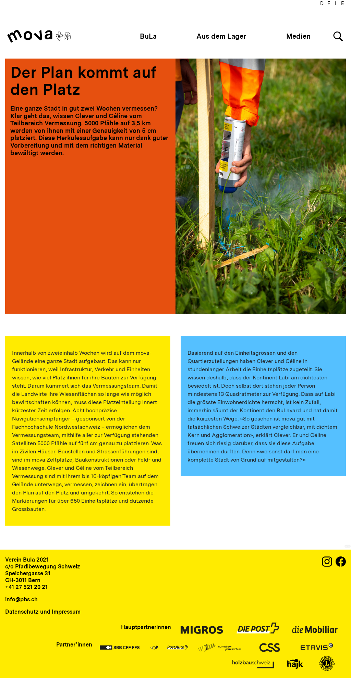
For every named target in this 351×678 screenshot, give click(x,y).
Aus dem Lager (221, 36)
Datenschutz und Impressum (43, 611)
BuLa (148, 36)
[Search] (338, 36)
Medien (298, 36)
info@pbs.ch (21, 599)
